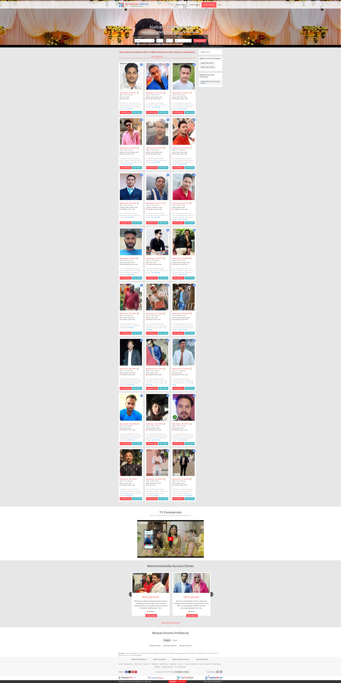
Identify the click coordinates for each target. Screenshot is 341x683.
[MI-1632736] (184, 462)
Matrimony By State (159, 659)
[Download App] (217, 672)
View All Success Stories (170, 623)
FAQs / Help (138, 664)
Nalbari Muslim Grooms (207, 67)
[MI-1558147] (131, 76)
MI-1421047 (159, 93)
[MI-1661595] (131, 131)
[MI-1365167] (184, 76)
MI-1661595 (133, 148)
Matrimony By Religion (139, 659)
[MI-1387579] (131, 352)
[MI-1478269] (157, 297)
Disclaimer (207, 664)
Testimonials (163, 664)
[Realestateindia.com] (156, 678)
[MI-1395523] (131, 186)
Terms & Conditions (191, 664)
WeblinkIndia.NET (217, 681)
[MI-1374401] (184, 186)
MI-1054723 (185, 369)
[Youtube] (132, 672)
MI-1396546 (133, 479)
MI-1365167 (185, 93)
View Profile (137, 112)
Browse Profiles (180, 5)
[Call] (141, 64)
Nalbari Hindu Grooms (207, 63)
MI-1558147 (133, 93)
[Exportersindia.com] (213, 678)
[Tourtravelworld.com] (184, 678)
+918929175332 (181, 672)
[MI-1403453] (184, 297)
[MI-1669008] (131, 407)
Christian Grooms (170, 645)
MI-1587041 (185, 148)
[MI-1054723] (184, 352)
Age (157, 37)
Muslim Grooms (185, 645)
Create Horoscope (167, 667)
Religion (177, 37)
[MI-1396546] (131, 462)
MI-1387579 (133, 369)
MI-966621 (132, 258)
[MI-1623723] (157, 242)
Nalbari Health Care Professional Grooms (210, 82)
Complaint (172, 664)
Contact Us (146, 664)
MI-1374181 (159, 369)
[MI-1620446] (157, 407)
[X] (129, 672)
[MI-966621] (131, 242)
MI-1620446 (159, 424)
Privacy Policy (216, 664)
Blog (200, 664)
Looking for (139, 37)
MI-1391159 (159, 203)
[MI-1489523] (131, 297)
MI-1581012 (185, 424)
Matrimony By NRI (202, 659)
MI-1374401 (185, 203)
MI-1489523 (133, 313)
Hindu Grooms (154, 645)
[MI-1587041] (184, 131)
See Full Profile (128, 109)
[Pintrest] (135, 672)
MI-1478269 (159, 313)
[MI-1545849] (184, 242)
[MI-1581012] (184, 407)
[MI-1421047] (157, 76)
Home (121, 664)
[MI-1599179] (157, 131)
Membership (128, 664)
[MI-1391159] (157, 186)
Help (219, 5)
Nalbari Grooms (205, 52)
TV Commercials (180, 667)
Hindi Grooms (157, 56)
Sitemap (157, 667)
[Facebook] (126, 672)
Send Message (125, 112)
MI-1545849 (185, 258)
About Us (180, 664)
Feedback (155, 664)
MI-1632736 (185, 479)
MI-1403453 (185, 313)
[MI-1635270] (157, 462)
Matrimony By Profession (181, 659)
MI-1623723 (159, 258)
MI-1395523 (133, 203)
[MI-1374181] (157, 352)
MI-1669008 (133, 424)
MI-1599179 (159, 148)
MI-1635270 (159, 479)
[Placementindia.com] (127, 678)
